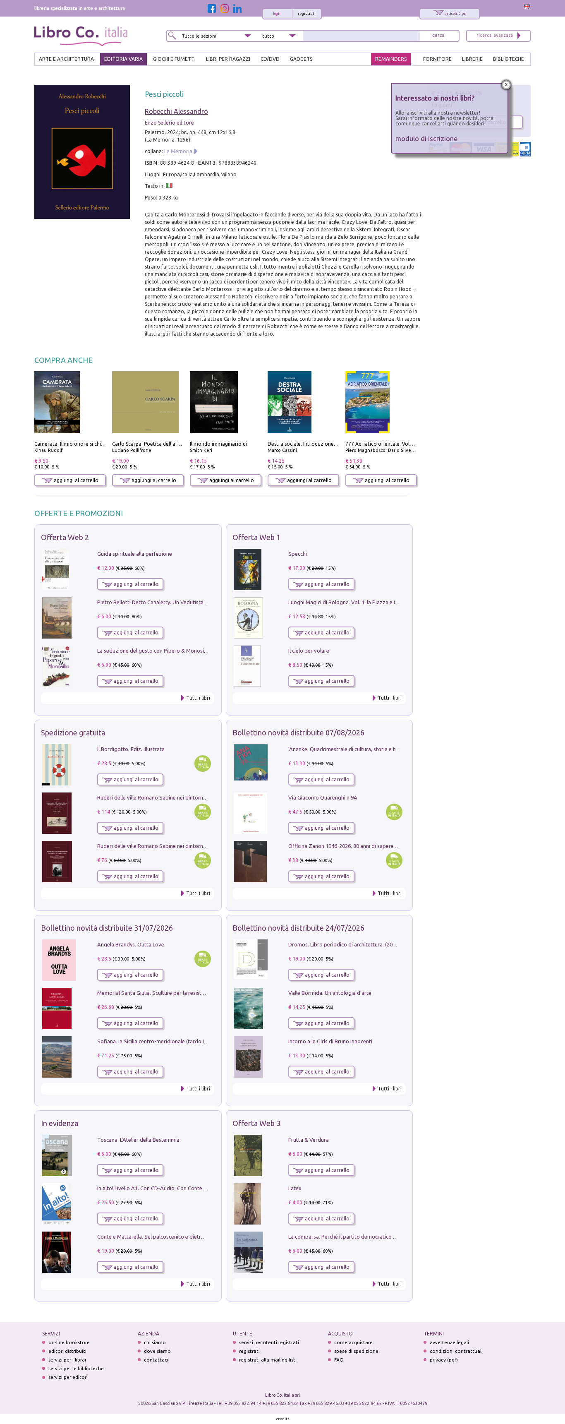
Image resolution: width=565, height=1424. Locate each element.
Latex (295, 1188)
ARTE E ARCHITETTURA (66, 59)
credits (283, 1419)
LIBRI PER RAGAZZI (228, 59)
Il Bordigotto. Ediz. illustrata (131, 749)
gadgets (301, 59)
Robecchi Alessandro (176, 111)
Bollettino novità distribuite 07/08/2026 (298, 732)
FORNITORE (437, 59)
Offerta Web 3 (256, 1123)
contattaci (156, 1359)
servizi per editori (68, 1377)
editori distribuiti (67, 1351)
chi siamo (155, 1342)
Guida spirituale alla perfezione (134, 554)
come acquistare (353, 1342)
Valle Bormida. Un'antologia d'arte (329, 993)
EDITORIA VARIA (123, 59)
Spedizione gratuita (73, 732)
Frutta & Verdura (308, 1140)
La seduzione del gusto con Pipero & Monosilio (153, 650)
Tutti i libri (198, 698)
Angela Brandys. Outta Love (130, 944)
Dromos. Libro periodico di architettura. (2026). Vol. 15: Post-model (368, 944)
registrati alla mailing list (267, 1359)
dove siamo (157, 1351)
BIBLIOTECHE (508, 59)
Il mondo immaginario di (218, 444)
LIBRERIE (472, 59)
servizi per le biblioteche (76, 1368)
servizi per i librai (67, 1359)
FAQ (339, 1359)
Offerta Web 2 (65, 537)
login (277, 14)
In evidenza (59, 1123)
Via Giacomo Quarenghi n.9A (322, 797)
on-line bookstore (69, 1342)
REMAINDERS (391, 59)
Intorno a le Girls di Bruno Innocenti (330, 1041)
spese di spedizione (356, 1351)
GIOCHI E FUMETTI (174, 59)
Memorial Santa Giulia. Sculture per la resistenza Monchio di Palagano (181, 993)
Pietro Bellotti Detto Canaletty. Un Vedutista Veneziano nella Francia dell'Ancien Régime (202, 602)
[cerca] (438, 36)
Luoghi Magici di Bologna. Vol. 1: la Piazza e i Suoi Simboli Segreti (366, 602)
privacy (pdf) (444, 1359)
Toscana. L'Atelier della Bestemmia (138, 1140)
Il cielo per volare (308, 650)
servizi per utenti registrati (269, 1342)
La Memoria (178, 151)
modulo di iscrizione (426, 138)
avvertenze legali (449, 1342)
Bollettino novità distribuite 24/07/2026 (298, 928)
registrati (307, 14)
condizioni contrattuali (456, 1351)
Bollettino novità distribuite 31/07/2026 (107, 928)
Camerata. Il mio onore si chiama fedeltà (81, 444)
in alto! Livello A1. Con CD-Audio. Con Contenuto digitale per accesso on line (188, 1188)
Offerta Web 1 (256, 537)
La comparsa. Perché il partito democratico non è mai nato (358, 1236)
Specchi (297, 554)
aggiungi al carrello (75, 480)
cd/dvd (270, 59)
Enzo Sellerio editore (169, 122)
